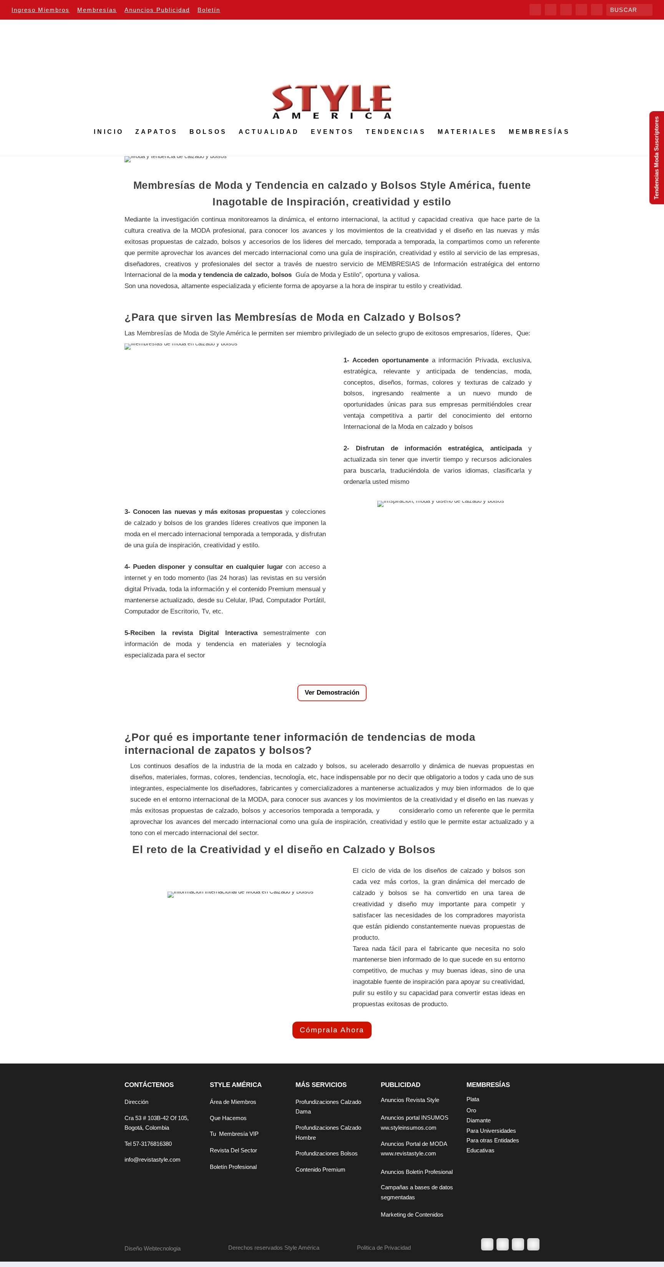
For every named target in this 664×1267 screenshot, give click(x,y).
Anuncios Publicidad (157, 10)
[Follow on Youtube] (533, 1244)
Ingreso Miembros (41, 10)
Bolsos (208, 132)
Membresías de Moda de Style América (193, 333)
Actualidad (269, 132)
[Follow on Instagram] (518, 1244)
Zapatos (156, 132)
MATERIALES (467, 132)
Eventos (332, 132)
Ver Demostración (332, 692)
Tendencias (396, 132)
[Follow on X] (502, 1244)
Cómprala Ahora (332, 1030)
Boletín (209, 10)
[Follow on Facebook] (487, 1244)
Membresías (97, 10)
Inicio (109, 132)
